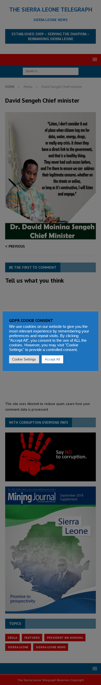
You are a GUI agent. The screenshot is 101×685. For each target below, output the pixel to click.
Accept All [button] (52, 359)
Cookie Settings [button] (24, 359)
